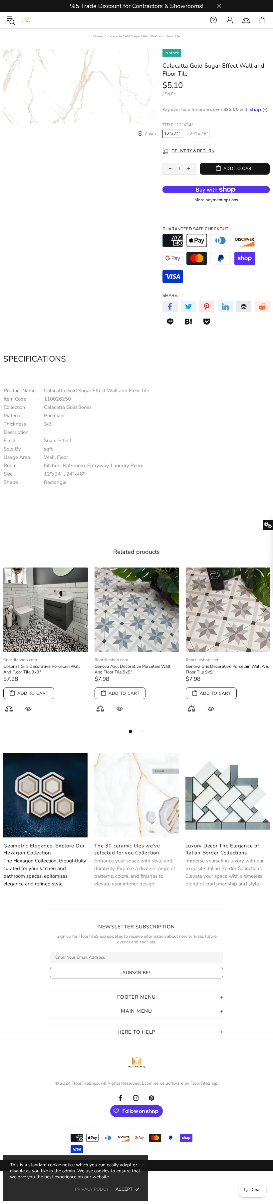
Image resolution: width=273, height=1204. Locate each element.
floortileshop (27, 20)
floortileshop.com (20, 660)
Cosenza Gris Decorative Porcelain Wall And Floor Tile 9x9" (41, 669)
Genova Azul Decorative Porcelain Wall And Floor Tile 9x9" (132, 669)
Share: (170, 296)
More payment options (216, 200)
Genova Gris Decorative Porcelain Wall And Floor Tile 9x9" (228, 669)
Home (98, 36)
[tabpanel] (45, 647)
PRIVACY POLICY (92, 1189)
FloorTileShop (204, 1083)
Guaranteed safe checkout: (195, 229)
